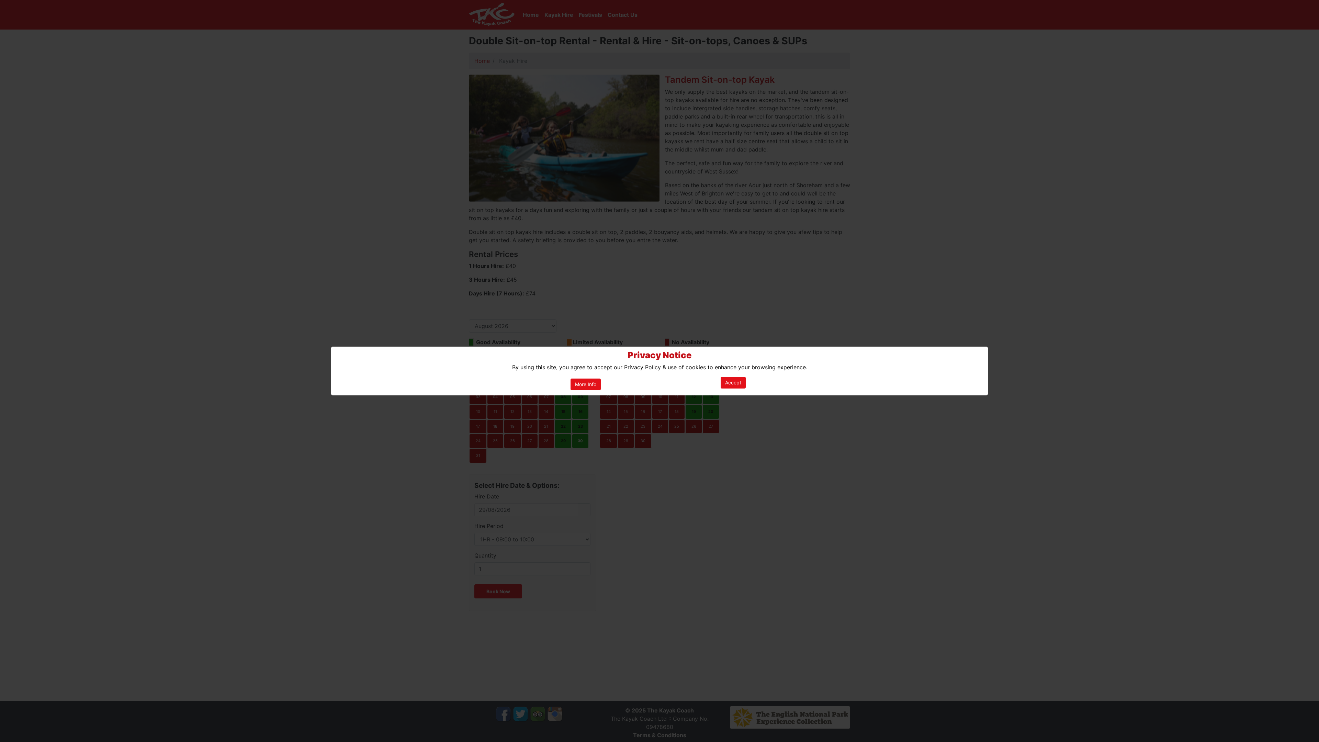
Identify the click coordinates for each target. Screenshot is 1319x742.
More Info (585, 384)
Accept (733, 382)
